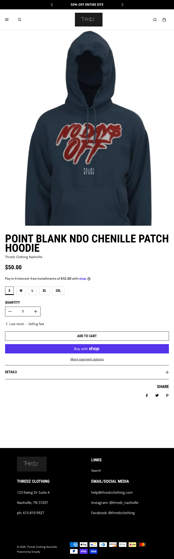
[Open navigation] (9, 19)
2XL (58, 291)
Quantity (12, 302)
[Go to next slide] (122, 4)
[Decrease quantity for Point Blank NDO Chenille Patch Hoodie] (10, 311)
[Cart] (164, 19)
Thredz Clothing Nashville (42, 547)
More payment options (87, 359)
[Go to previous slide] (52, 4)
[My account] (155, 19)
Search (96, 470)
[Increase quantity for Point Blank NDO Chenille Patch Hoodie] (35, 311)
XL (44, 291)
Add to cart (87, 336)
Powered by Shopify (28, 551)
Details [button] (11, 372)
